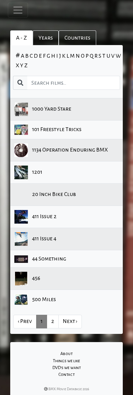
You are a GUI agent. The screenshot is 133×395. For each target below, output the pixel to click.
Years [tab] (46, 38)
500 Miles (43, 299)
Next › (70, 321)
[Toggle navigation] (18, 10)
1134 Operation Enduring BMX (69, 150)
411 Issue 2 (44, 216)
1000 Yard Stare (51, 109)
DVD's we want (67, 367)
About (66, 353)
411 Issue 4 (43, 239)
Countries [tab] (77, 38)
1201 (36, 172)
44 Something (48, 259)
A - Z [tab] (21, 38)
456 (35, 278)
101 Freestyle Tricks (56, 129)
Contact (66, 374)
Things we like (66, 360)
